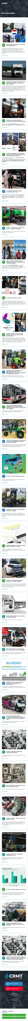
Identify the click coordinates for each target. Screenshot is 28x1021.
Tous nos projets (7, 11)
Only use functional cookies (14, 1017)
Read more (5, 55)
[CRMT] (4, 3)
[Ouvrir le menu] (26, 3)
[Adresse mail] (14, 999)
